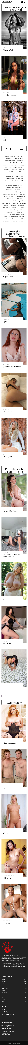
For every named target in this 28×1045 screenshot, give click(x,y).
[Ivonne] (14, 668)
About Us (3, 1009)
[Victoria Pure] (14, 813)
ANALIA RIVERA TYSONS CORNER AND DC (11, 555)
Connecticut (7, 274)
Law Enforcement (6, 1034)
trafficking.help (15, 965)
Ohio (4, 684)
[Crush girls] (14, 436)
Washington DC (7, 552)
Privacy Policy (5, 1027)
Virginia (5, 641)
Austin (5, 454)
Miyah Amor (8, 276)
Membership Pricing (6, 1013)
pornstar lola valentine (10, 511)
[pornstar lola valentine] (14, 492)
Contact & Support (6, 1016)
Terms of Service (6, 1028)
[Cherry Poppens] (14, 723)
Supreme (6, 923)
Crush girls (7, 456)
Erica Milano (8, 411)
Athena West (8, 50)
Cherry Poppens (9, 743)
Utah (4, 509)
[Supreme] (14, 903)
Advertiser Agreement (7, 1025)
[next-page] (12, 696)
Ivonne (5, 687)
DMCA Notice (5, 1033)
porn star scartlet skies (12, 366)
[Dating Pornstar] (6, 2)
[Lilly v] (14, 120)
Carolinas (6, 47)
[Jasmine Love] (14, 624)
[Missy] (14, 581)
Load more (13, 932)
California (6, 319)
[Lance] (14, 768)
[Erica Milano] (14, 391)
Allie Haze (7, 878)
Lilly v (5, 140)
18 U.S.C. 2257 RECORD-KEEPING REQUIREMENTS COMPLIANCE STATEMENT (13, 1030)
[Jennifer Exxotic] (14, 75)
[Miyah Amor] (14, 256)
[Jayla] (14, 301)
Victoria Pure (8, 833)
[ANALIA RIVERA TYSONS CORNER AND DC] (14, 535)
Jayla (5, 321)
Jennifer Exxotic (9, 95)
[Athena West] (14, 30)
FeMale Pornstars (8, 740)
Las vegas (6, 137)
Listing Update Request (7, 1014)
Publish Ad (4, 1011)
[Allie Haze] (14, 858)
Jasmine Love (7, 643)
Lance (5, 788)
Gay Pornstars (7, 920)
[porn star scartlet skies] (14, 346)
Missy (4, 600)
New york (6, 92)
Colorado (6, 409)
